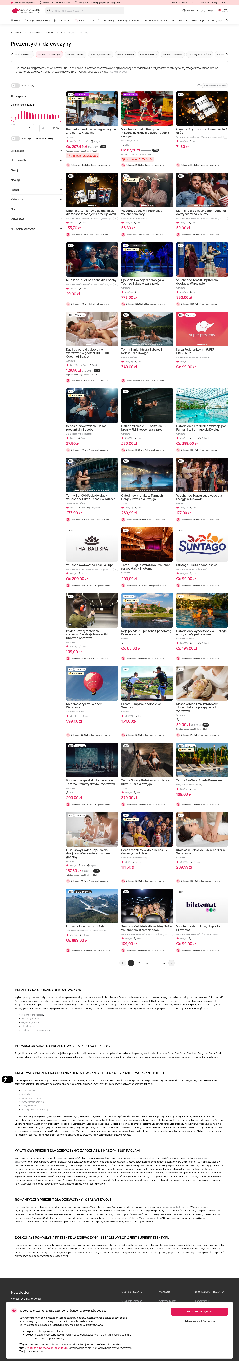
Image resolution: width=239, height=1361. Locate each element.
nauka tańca (27, 1094)
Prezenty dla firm (179, 2)
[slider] (13, 119)
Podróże (183, 20)
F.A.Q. (194, 2)
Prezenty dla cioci (148, 54)
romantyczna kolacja (32, 1014)
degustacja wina (30, 1022)
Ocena (15, 209)
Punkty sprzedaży (209, 2)
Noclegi (15, 180)
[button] (18, 54)
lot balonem (27, 1026)
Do (43, 124)
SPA (173, 20)
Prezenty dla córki (125, 54)
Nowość (94, 20)
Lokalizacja (63, 20)
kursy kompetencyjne (32, 1101)
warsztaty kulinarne (31, 1098)
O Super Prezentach (131, 1300)
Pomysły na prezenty (38, 20)
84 (163, 963)
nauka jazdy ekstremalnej (34, 1109)
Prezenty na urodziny (129, 20)
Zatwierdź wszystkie (199, 1311)
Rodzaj (15, 189)
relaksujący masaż (31, 1018)
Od (14, 124)
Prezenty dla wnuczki (172, 54)
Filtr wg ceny (19, 96)
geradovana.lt (202, 1300)
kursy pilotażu (28, 1105)
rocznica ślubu (154, 1218)
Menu (17, 20)
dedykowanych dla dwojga (175, 1207)
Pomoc (225, 2)
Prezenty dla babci (75, 54)
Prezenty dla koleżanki (101, 54)
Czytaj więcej (118, 71)
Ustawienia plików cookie (199, 1321)
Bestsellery (108, 20)
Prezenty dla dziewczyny (75, 32)
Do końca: (76, 156)
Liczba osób (18, 160)
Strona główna (32, 32)
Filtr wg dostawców (23, 228)
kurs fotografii (28, 1090)
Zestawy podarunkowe (155, 20)
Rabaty (82, 20)
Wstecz (17, 32)
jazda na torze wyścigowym (35, 1030)
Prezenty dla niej (51, 32)
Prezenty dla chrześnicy (200, 54)
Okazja (15, 170)
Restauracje (197, 20)
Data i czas (17, 219)
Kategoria (17, 199)
